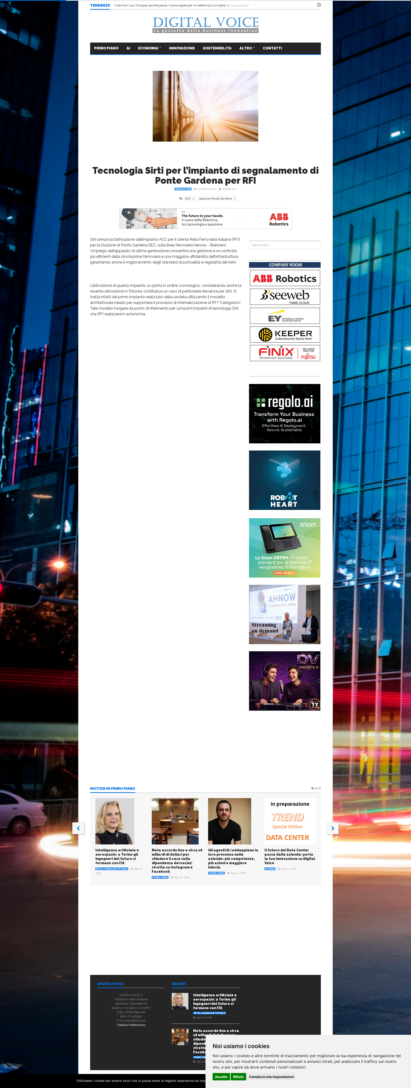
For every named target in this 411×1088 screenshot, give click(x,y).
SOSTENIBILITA (217, 48)
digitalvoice (229, 189)
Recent (179, 984)
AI (128, 48)
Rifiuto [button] (238, 1077)
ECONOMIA (148, 48)
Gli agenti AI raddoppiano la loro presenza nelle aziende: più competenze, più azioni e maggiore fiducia (233, 858)
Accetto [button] (221, 1077)
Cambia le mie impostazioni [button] (271, 1077)
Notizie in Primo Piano (112, 789)
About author (144, 943)
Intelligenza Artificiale (112, 869)
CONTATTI (272, 48)
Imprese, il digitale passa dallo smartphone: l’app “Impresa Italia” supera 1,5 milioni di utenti (179, 5)
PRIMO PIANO (106, 48)
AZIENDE (270, 869)
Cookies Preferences (131, 1025)
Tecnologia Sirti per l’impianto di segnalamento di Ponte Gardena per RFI (205, 175)
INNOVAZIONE (182, 48)
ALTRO (246, 48)
